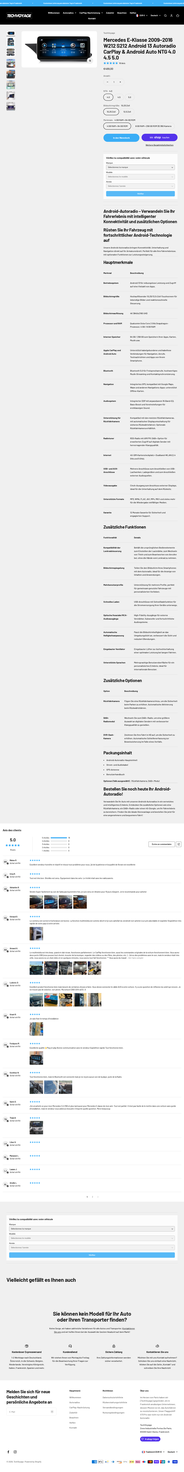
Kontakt (92, 18)
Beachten (122, 12)
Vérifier (140, 194)
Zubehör (110, 12)
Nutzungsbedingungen (113, 1412)
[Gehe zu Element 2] (10, 42)
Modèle (109, 172)
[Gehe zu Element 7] (10, 96)
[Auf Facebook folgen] (8, 1452)
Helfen (133, 12)
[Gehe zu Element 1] (10, 33)
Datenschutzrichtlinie (113, 1397)
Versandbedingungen (113, 1407)
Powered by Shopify (33, 1462)
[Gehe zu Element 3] (10, 53)
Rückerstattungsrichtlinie (115, 1402)
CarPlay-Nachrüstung (89, 12)
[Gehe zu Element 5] (10, 74)
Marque (109, 163)
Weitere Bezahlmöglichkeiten (159, 145)
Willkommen (54, 12)
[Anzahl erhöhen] (120, 82)
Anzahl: (107, 75)
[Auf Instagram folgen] (15, 1452)
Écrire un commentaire (161, 844)
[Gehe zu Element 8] (10, 106)
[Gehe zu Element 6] (10, 85)
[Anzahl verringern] (107, 82)
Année (109, 182)
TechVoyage (109, 33)
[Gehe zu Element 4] (10, 63)
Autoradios (68, 12)
